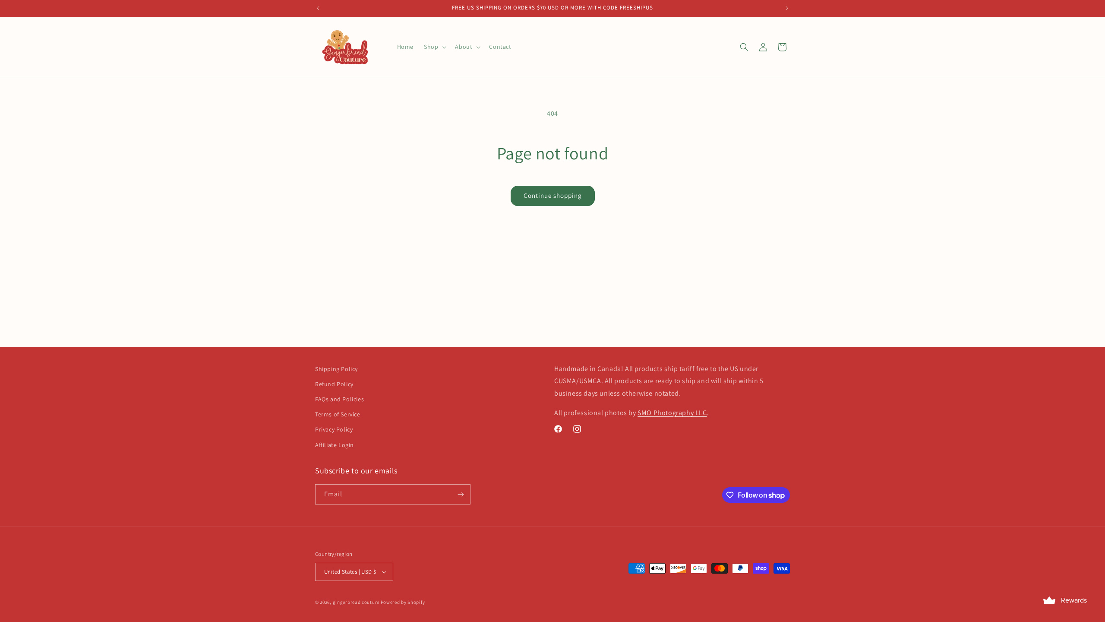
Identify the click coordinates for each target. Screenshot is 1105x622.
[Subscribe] (460, 494)
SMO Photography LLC (672, 412)
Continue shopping (553, 195)
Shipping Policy (336, 369)
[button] (434, 47)
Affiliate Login (334, 445)
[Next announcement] (786, 8)
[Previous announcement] (318, 8)
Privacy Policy (334, 429)
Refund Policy (334, 384)
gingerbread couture (356, 602)
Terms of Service (337, 414)
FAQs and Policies (339, 399)
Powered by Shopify (403, 602)
